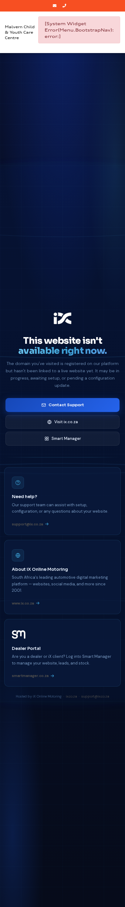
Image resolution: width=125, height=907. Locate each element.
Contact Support (66, 404)
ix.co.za (71, 696)
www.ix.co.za (23, 603)
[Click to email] (55, 5)
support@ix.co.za (27, 524)
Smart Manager (66, 438)
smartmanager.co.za (30, 675)
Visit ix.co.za (66, 421)
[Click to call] (65, 5)
